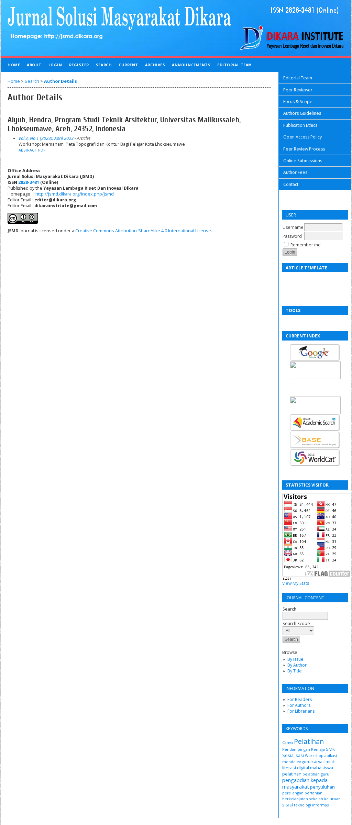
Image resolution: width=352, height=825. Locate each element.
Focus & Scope (297, 101)
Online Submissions (302, 161)
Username (293, 227)
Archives (155, 64)
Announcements (191, 64)
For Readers (299, 699)
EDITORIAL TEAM (234, 64)
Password (292, 236)
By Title (294, 671)
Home (14, 64)
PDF (41, 150)
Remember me (305, 245)
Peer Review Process (304, 149)
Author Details (60, 81)
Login (55, 64)
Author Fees (295, 172)
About (34, 64)
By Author (297, 665)
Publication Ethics (300, 125)
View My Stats (295, 583)
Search (104, 64)
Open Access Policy (302, 137)
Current (128, 64)
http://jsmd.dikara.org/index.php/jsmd (74, 194)
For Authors (298, 705)
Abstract (27, 150)
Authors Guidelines (302, 113)
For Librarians (301, 711)
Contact (290, 184)
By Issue (295, 659)
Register (79, 64)
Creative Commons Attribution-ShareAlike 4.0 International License (143, 231)
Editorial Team (297, 78)
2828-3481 (28, 182)
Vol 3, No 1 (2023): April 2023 (46, 138)
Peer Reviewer (297, 90)
